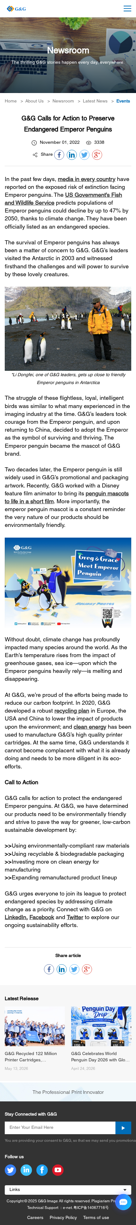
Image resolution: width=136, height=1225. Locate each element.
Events (123, 101)
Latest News (95, 101)
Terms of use (96, 1218)
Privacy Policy (63, 1218)
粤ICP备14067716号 (91, 1208)
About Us (34, 101)
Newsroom (63, 101)
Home (11, 101)
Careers (35, 1218)
